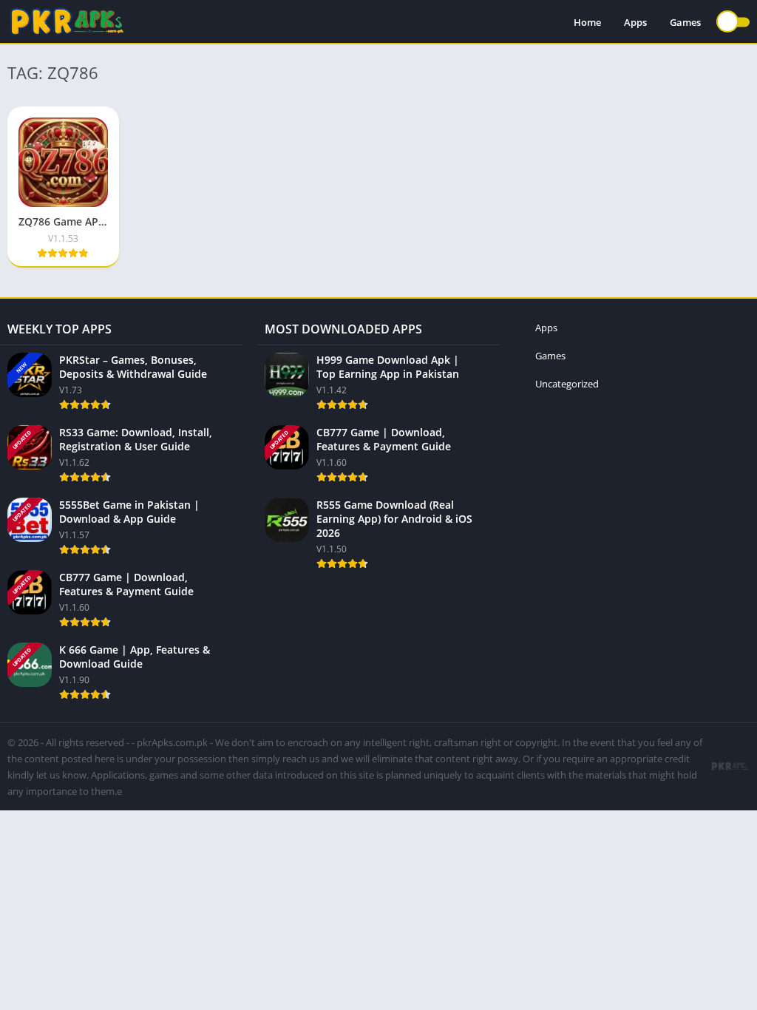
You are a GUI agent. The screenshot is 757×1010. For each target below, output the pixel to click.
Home (587, 22)
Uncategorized (567, 383)
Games (685, 22)
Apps (635, 22)
